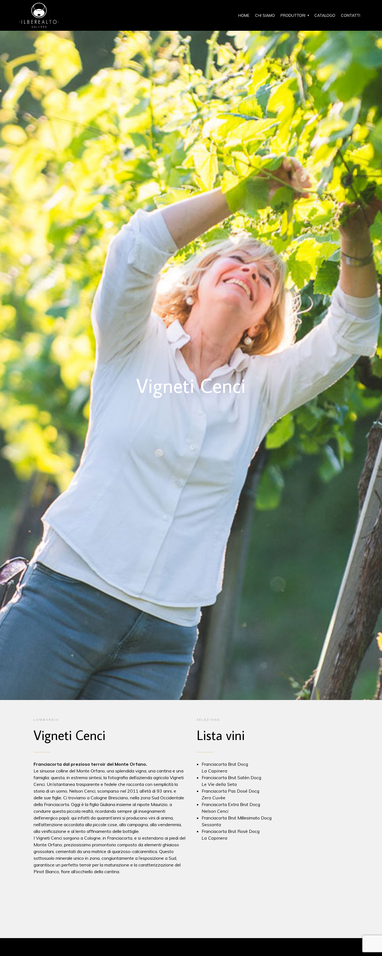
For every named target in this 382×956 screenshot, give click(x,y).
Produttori (292, 15)
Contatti (350, 15)
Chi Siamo (265, 15)
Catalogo (324, 15)
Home (243, 15)
